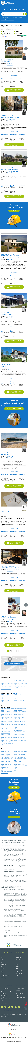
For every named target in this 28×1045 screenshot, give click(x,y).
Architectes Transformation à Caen (7, 762)
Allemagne (18, 957)
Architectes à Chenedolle (6, 686)
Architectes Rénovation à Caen (20, 751)
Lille (2, 973)
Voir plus (7, 19)
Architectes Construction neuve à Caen (6, 752)
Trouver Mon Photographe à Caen (10, 1028)
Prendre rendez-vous (14, 408)
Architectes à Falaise (18, 694)
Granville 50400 (10, 619)
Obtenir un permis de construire (6, 992)
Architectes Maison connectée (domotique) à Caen (20, 712)
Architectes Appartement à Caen (6, 726)
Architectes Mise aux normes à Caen (20, 759)
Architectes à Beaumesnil (6, 684)
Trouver (14, 210)
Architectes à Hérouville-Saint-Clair (7, 696)
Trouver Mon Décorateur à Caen (7, 1037)
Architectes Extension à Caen (7, 757)
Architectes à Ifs (4, 698)
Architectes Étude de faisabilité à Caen (20, 766)
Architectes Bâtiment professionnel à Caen (5, 732)
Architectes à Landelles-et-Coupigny (19, 687)
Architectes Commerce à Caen (7, 728)
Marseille (3, 961)
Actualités (18, 990)
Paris (2, 957)
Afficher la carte (15, 664)
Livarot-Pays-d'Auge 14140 (12, 171)
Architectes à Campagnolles (7, 683)
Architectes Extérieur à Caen (7, 740)
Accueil (3, 6)
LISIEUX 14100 (10, 316)
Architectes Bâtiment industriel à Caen (20, 735)
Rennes (2, 971)
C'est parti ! (14, 817)
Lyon (2, 959)
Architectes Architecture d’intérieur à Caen (6, 766)
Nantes (2, 968)
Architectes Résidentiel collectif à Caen (20, 726)
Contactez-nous (20, 988)
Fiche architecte (14, 75)
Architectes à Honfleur (18, 696)
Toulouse (3, 963)
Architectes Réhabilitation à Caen (19, 769)
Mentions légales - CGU (20, 994)
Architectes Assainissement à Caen (7, 769)
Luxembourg (19, 970)
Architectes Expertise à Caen (20, 757)
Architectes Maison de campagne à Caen (18, 715)
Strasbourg (3, 970)
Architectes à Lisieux (18, 698)
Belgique (18, 959)
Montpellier (3, 979)
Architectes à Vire (4, 701)
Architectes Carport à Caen (19, 721)
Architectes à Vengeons (19, 684)
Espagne (18, 963)
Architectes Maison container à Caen (7, 719)
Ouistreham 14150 (11, 119)
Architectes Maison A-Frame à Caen (20, 719)
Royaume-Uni (19, 973)
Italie (17, 968)
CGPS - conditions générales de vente (20, 998)
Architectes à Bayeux (5, 694)
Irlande (17, 966)
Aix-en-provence (5, 975)
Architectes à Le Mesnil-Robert (20, 683)
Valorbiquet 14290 (11, 456)
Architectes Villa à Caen (19, 717)
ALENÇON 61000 (10, 514)
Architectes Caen (10, 6)
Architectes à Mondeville (6, 700)
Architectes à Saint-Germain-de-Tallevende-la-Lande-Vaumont (20, 680)
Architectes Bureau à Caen (19, 731)
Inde (17, 964)
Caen (9, 706)
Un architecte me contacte (5, 989)
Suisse (17, 975)
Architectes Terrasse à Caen (6, 758)
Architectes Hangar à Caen (6, 734)
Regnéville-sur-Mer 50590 (13, 569)
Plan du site (18, 992)
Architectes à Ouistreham (19, 700)
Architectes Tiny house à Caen (7, 717)
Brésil (17, 961)
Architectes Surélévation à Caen (19, 755)
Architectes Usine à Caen (19, 737)
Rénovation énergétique (4, 996)
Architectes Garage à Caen (19, 724)
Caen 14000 (9, 63)
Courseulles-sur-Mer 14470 (13, 257)
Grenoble (3, 977)
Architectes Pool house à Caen (7, 724)
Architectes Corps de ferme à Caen (7, 722)
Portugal (18, 971)
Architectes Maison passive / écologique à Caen (20, 709)
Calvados (14, 29)
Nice (2, 966)
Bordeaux (3, 964)
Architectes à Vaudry (5, 679)
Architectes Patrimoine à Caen (20, 740)
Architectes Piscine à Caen (6, 764)
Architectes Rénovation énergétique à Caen (6, 755)
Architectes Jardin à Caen (19, 764)
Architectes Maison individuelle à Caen (7, 709)
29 (17, 650)
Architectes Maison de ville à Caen (7, 715)
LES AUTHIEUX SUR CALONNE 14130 (15, 368)
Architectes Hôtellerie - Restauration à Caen (18, 729)
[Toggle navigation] (25, 3)
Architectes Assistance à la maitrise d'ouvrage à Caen (19, 762)
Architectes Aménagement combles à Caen (6, 772)
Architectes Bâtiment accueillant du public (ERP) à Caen (7, 743)
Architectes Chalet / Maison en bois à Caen (7, 712)
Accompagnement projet (5, 999)
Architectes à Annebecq (6, 689)
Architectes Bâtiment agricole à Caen (7, 738)
